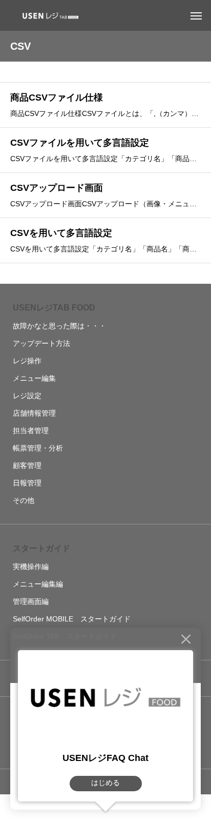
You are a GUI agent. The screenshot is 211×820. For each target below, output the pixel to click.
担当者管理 (31, 430)
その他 (23, 500)
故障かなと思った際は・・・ (59, 326)
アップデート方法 (41, 343)
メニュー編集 (34, 378)
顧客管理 (27, 465)
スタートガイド (41, 548)
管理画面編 (31, 601)
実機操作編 (31, 566)
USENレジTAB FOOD (54, 307)
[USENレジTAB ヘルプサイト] (48, 15)
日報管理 (27, 483)
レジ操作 (27, 361)
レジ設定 (27, 396)
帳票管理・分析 (38, 448)
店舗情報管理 (34, 413)
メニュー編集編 (38, 584)
